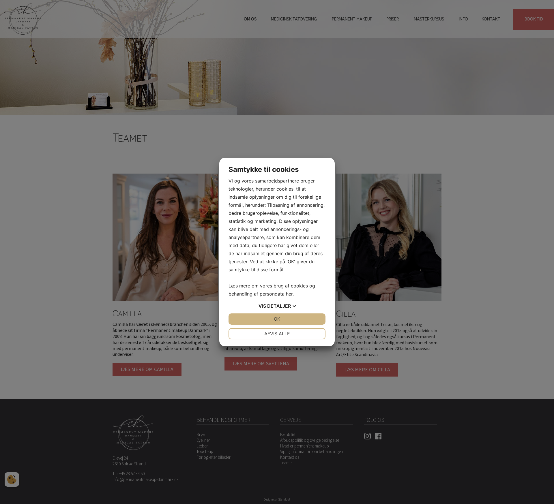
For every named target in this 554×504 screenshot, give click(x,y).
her (289, 294)
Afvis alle (277, 333)
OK (277, 319)
